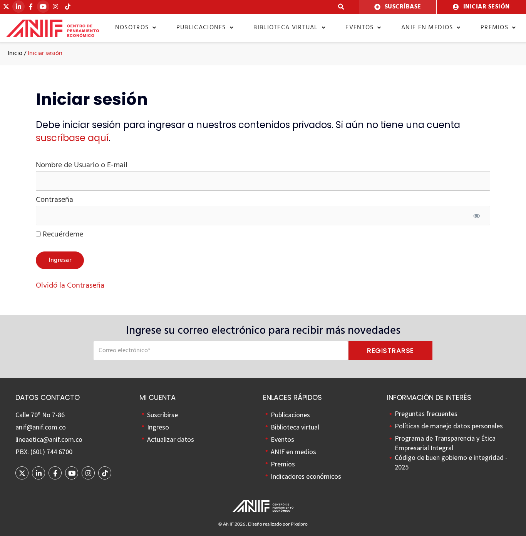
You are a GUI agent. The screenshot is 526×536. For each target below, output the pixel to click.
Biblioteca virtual (285, 28)
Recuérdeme (62, 234)
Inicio (15, 53)
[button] (341, 7)
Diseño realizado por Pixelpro (278, 524)
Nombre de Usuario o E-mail (81, 165)
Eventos (359, 28)
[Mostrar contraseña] (476, 217)
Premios (494, 28)
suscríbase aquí (72, 138)
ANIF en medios (427, 28)
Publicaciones (201, 28)
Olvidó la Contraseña (70, 286)
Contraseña (54, 200)
